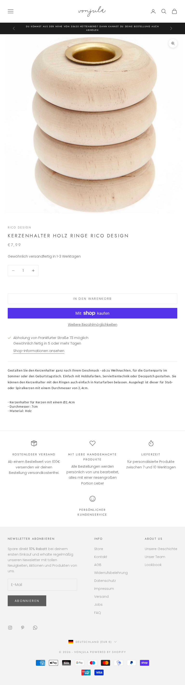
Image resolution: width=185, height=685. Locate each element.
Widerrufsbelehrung (111, 572)
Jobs (98, 604)
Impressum (104, 588)
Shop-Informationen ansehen (38, 350)
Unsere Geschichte (161, 548)
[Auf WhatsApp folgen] (35, 627)
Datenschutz (105, 580)
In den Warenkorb (92, 298)
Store (98, 548)
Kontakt (100, 556)
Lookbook (153, 564)
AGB (97, 564)
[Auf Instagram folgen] (10, 627)
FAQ (97, 612)
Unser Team (155, 556)
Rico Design (19, 227)
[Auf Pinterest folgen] (22, 627)
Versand (101, 596)
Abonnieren (27, 601)
